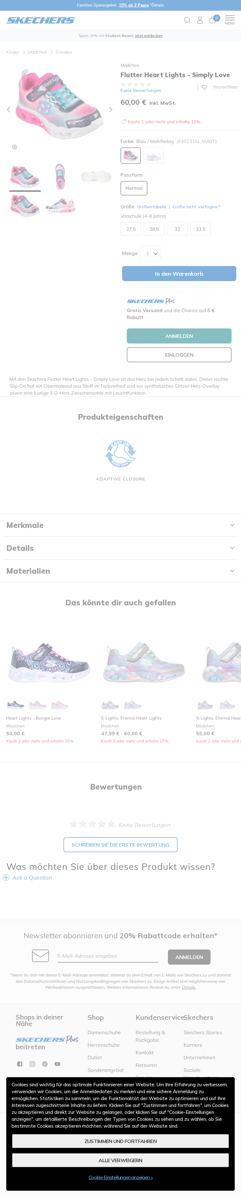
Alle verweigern (120, 1160)
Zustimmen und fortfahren (120, 1141)
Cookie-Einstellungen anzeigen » (120, 1177)
